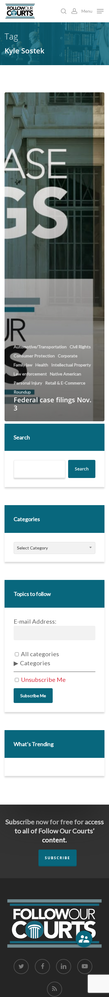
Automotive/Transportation (40, 347)
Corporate (68, 356)
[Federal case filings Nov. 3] (54, 256)
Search (22, 437)
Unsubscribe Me (43, 679)
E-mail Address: (35, 621)
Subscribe (57, 857)
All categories (39, 653)
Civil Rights (80, 347)
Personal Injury (28, 383)
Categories (35, 662)
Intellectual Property (71, 365)
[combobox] (54, 548)
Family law (23, 365)
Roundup (22, 392)
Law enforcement (30, 374)
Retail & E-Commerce (65, 383)
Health (41, 365)
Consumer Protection (34, 356)
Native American (65, 374)
